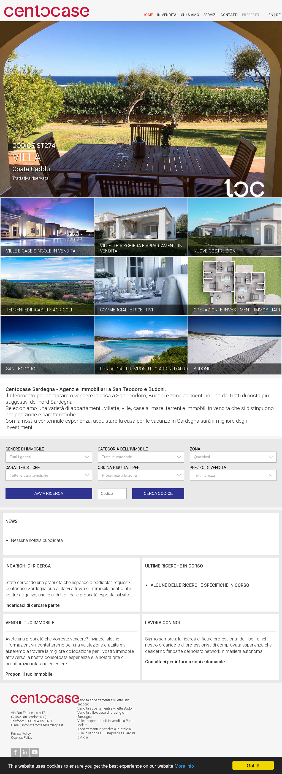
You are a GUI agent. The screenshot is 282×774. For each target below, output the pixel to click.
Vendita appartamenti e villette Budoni (105, 708)
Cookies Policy (21, 737)
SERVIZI (210, 15)
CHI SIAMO (190, 15)
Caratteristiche (23, 467)
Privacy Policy (21, 733)
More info (184, 765)
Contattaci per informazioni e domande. (185, 661)
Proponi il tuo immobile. (29, 674)
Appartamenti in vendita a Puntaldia (104, 729)
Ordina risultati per (119, 467)
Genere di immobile (25, 449)
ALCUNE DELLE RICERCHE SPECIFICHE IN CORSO (200, 585)
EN (271, 15)
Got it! (253, 765)
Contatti (229, 15)
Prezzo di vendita (208, 467)
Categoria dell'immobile (123, 449)
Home (148, 15)
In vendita (167, 15)
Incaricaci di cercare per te (32, 605)
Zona (195, 449)
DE (278, 15)
